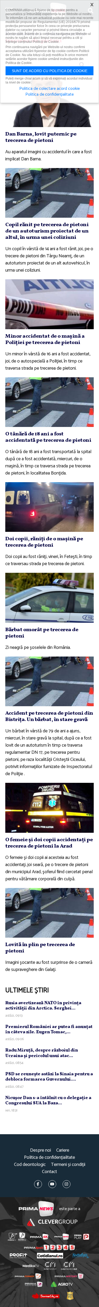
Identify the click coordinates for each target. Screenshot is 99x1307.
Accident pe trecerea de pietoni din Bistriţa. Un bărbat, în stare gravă (49, 716)
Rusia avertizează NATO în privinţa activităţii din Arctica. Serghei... (43, 1005)
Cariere (62, 1150)
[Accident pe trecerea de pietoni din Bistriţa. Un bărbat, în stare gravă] (49, 681)
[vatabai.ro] (70, 1295)
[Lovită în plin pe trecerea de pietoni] (49, 913)
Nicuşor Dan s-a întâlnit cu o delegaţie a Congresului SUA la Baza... (48, 1100)
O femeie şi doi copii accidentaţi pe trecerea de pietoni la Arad (49, 843)
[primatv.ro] (12, 1236)
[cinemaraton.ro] (50, 1266)
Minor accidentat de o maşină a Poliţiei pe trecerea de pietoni (44, 339)
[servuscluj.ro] (45, 1295)
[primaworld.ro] (34, 1284)
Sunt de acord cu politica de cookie (49, 71)
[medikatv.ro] (30, 1265)
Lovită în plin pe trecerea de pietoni (40, 948)
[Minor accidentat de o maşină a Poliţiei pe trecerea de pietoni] (49, 304)
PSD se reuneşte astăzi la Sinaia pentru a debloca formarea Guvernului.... (49, 1076)
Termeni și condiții (68, 1164)
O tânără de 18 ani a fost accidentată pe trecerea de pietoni (48, 437)
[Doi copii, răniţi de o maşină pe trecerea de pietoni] (49, 507)
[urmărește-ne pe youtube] (52, 1184)
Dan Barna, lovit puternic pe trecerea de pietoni (40, 137)
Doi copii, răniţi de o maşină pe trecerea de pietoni (44, 542)
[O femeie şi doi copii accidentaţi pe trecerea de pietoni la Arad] (49, 807)
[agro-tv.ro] (62, 1284)
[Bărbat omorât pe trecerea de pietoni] (49, 597)
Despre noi (40, 1150)
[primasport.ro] (49, 1247)
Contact (49, 1171)
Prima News (36, 1209)
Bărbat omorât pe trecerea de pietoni (41, 633)
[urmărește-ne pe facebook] (38, 1184)
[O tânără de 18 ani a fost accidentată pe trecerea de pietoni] (49, 402)
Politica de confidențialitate (49, 1157)
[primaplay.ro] (81, 1237)
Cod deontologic (30, 1164)
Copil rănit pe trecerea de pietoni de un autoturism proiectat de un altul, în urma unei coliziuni (46, 231)
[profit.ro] (18, 1255)
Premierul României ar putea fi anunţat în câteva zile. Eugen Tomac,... (48, 1029)
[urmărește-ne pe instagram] (66, 1184)
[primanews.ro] (61, 1237)
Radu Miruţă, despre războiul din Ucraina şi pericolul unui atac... (41, 1053)
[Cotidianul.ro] (50, 1255)
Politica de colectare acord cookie (49, 89)
